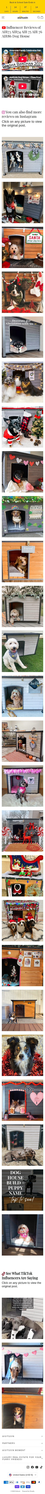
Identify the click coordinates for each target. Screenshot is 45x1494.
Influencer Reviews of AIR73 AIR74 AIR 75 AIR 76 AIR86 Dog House (22, 31)
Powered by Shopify (28, 1491)
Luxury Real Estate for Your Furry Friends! (22, 1458)
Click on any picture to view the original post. (22, 123)
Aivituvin (8, 1436)
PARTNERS (8, 1443)
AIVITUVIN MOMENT (13, 1450)
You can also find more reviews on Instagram (22, 114)
